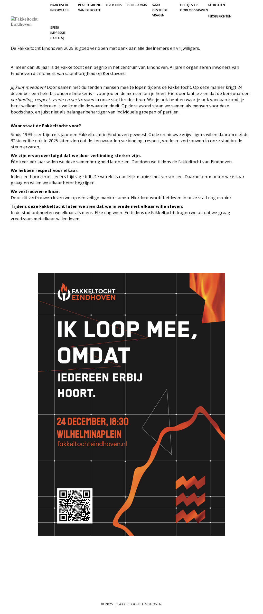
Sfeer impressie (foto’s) (57, 32)
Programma (137, 5)
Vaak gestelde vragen (160, 10)
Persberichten (219, 16)
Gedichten (216, 5)
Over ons (114, 5)
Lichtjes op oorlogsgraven (194, 7)
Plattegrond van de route (89, 7)
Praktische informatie (59, 7)
